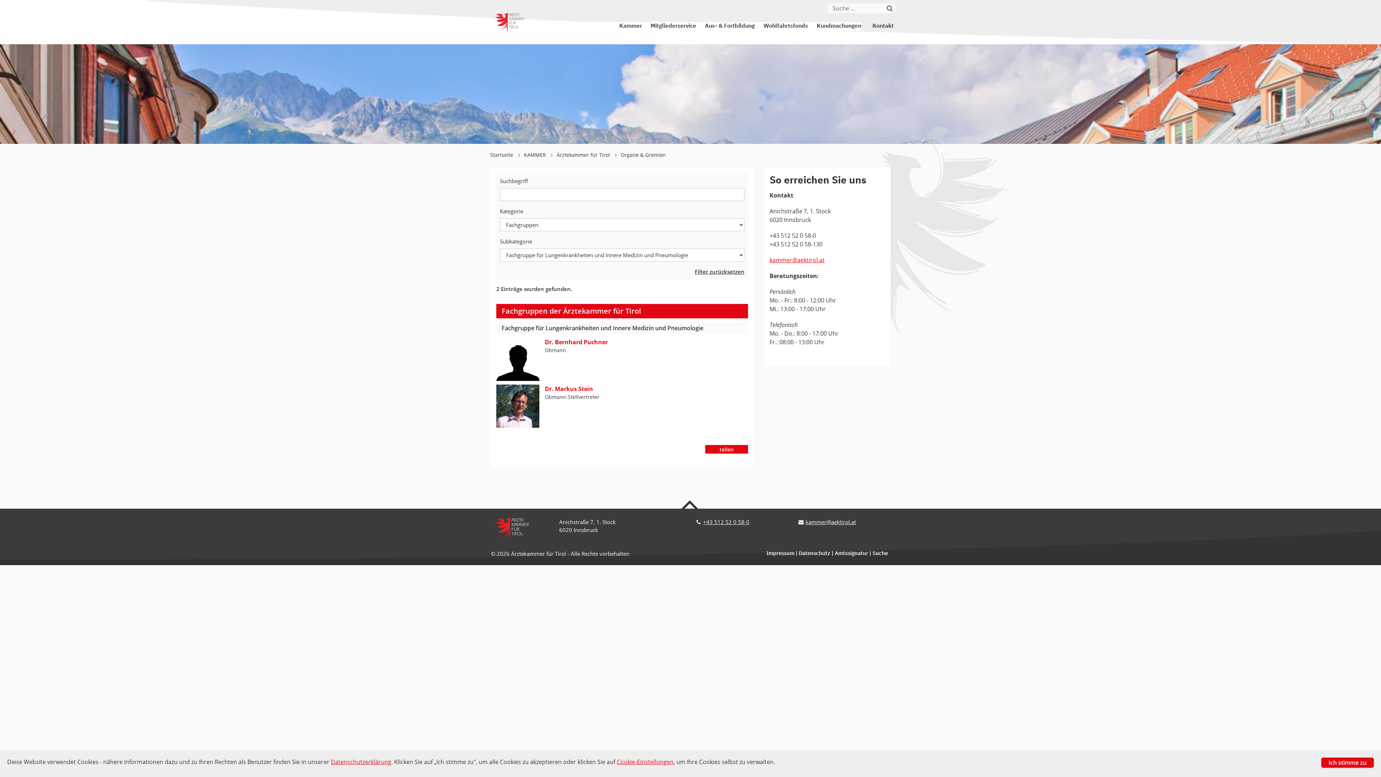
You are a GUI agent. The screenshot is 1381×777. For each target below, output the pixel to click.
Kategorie (511, 211)
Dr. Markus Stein (569, 389)
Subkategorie (516, 241)
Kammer (630, 26)
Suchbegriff (514, 181)
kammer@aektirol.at (797, 260)
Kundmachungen (839, 26)
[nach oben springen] (690, 504)
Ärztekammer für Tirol (584, 154)
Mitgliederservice (673, 26)
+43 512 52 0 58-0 (726, 522)
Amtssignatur (851, 553)
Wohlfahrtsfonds (786, 26)
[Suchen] (890, 8)
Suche (880, 553)
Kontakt (883, 26)
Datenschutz (814, 553)
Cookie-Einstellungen (645, 762)
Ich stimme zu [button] (1347, 763)
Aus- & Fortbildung (730, 26)
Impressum (780, 553)
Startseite (502, 154)
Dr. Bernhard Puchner (576, 342)
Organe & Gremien (643, 154)
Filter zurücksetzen (719, 271)
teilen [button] (727, 449)
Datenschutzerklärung (361, 762)
